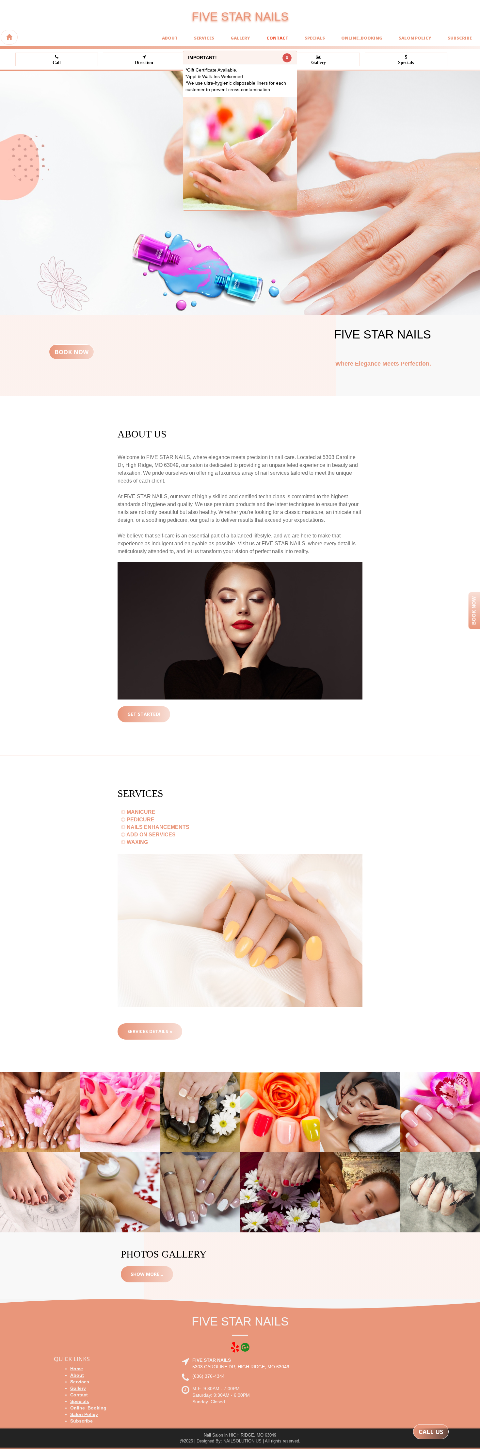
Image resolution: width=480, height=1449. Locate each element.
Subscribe (460, 38)
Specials (315, 38)
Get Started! (143, 714)
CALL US (431, 1432)
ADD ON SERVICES (150, 834)
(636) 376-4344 (208, 1376)
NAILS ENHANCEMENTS (157, 827)
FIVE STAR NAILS (240, 16)
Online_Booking (361, 38)
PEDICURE (139, 819)
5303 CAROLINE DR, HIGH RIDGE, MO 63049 (240, 1366)
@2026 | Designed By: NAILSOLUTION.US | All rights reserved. (240, 1441)
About (170, 38)
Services (204, 38)
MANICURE (140, 812)
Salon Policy (415, 38)
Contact (277, 38)
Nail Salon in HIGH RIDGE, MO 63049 (240, 1435)
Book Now (71, 352)
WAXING (136, 842)
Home (76, 1368)
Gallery (240, 38)
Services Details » (149, 1031)
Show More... (147, 1274)
